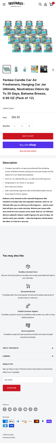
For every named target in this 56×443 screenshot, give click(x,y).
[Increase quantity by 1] (29, 126)
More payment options (28, 151)
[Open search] (40, 4)
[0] (51, 4)
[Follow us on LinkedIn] (36, 409)
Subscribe (11, 388)
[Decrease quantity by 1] (14, 126)
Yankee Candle (8, 108)
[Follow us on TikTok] (30, 409)
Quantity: (6, 126)
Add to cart (28, 136)
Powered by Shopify (9, 438)
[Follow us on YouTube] (25, 409)
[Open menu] (4, 4)
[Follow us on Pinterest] (20, 409)
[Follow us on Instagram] (15, 409)
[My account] (45, 4)
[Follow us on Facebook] (5, 409)
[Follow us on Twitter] (10, 409)
